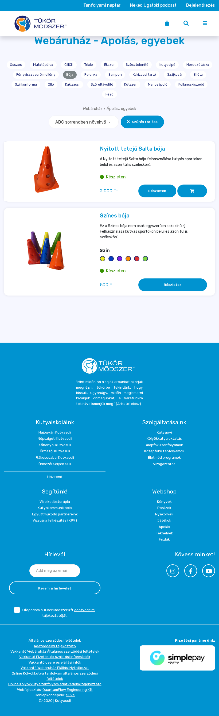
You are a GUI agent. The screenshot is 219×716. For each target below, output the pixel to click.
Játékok (164, 520)
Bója (69, 74)
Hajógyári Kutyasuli (54, 432)
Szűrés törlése (145, 122)
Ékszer (109, 65)
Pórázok (164, 508)
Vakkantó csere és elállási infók (55, 662)
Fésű (109, 94)
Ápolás (164, 526)
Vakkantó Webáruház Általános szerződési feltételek (54, 651)
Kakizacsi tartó (144, 74)
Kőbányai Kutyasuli (55, 445)
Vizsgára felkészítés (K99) (55, 520)
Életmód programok (164, 457)
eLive (70, 695)
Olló (51, 84)
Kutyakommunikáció (55, 508)
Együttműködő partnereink (55, 514)
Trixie (88, 65)
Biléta (198, 74)
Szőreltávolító (102, 84)
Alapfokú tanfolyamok (164, 445)
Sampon (115, 74)
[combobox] (84, 122)
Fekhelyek (164, 533)
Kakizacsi (72, 84)
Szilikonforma (26, 84)
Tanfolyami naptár (101, 5)
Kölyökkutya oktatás (164, 438)
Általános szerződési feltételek (55, 640)
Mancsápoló (157, 84)
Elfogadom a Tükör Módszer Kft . (58, 613)
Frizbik (164, 539)
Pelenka (90, 74)
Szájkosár (175, 74)
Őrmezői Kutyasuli (55, 451)
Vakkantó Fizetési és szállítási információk (54, 656)
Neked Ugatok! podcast (153, 5)
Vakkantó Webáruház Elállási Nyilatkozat (55, 667)
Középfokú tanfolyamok (164, 451)
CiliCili (68, 65)
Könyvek (164, 501)
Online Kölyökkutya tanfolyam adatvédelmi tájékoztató (54, 684)
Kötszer (130, 84)
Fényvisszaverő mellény (35, 74)
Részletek (157, 191)
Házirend (54, 476)
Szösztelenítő (137, 65)
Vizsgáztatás (164, 464)
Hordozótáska (197, 65)
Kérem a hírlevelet (54, 588)
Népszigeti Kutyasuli (55, 438)
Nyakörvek (164, 514)
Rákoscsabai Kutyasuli (55, 457)
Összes (16, 65)
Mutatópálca (43, 65)
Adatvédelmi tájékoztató (55, 646)
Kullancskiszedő (191, 84)
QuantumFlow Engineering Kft (67, 689)
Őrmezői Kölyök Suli (54, 464)
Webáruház (93, 108)
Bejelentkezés (200, 5)
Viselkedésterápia (55, 501)
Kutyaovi (164, 432)
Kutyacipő (167, 65)
